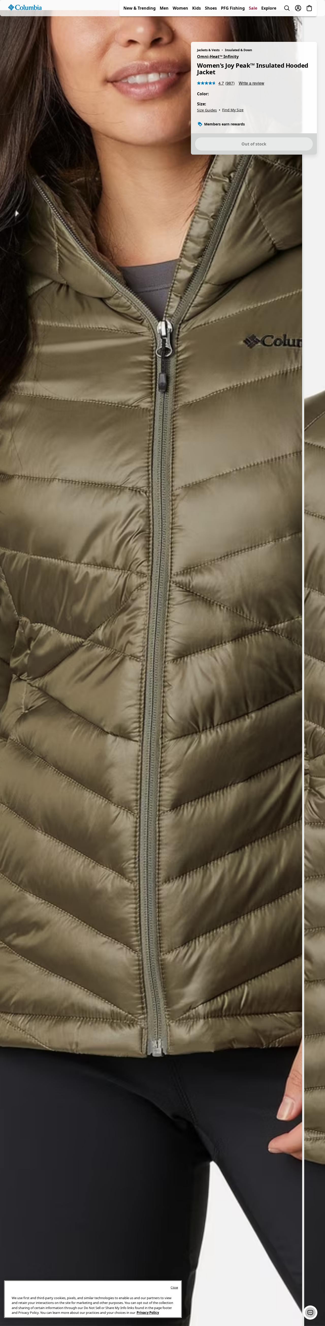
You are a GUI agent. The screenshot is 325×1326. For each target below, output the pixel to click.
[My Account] (298, 26)
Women (180, 26)
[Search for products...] (286, 26)
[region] (162, 668)
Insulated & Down (238, 50)
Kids (196, 26)
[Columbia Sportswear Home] (25, 26)
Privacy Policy (148, 1312)
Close (174, 1287)
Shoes (211, 26)
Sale (253, 26)
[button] (310, 1312)
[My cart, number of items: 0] (309, 26)
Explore (268, 26)
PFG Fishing (233, 26)
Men (164, 26)
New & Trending (139, 26)
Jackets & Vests (208, 50)
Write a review (251, 83)
